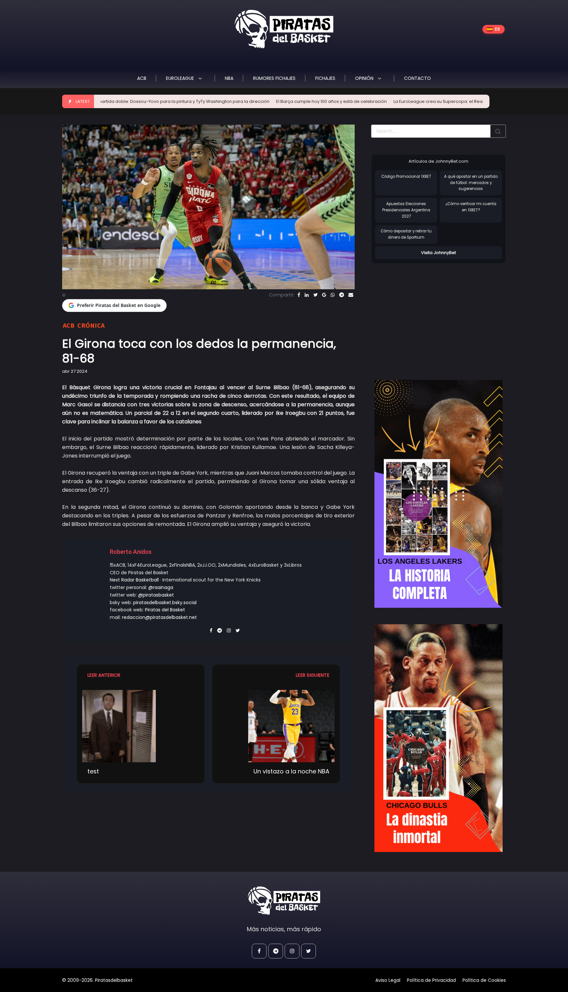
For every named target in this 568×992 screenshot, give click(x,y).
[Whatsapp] (333, 295)
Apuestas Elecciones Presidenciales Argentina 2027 (406, 210)
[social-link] (259, 951)
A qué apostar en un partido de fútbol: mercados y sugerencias (471, 182)
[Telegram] (341, 295)
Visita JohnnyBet (438, 252)
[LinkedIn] (307, 295)
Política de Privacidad (431, 980)
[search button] (498, 131)
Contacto (417, 78)
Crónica (91, 325)
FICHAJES (325, 78)
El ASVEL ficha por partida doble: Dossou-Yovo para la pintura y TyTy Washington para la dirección (106, 101)
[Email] (350, 295)
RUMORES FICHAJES (274, 78)
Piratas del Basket (165, 609)
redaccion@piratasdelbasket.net (159, 617)
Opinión (365, 78)
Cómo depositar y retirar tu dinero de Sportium (406, 234)
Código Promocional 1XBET (406, 176)
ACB (141, 78)
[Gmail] (324, 295)
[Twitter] (315, 295)
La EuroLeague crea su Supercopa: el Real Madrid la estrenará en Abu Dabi (415, 101)
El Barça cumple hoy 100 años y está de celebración (273, 101)
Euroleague (180, 78)
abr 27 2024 (74, 371)
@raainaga (160, 587)
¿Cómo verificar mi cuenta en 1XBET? (470, 207)
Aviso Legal (387, 980)
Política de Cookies (484, 980)
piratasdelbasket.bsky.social (165, 602)
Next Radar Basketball (134, 580)
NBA (229, 78)
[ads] (438, 494)
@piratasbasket (156, 595)
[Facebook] (298, 295)
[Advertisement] (426, 315)
